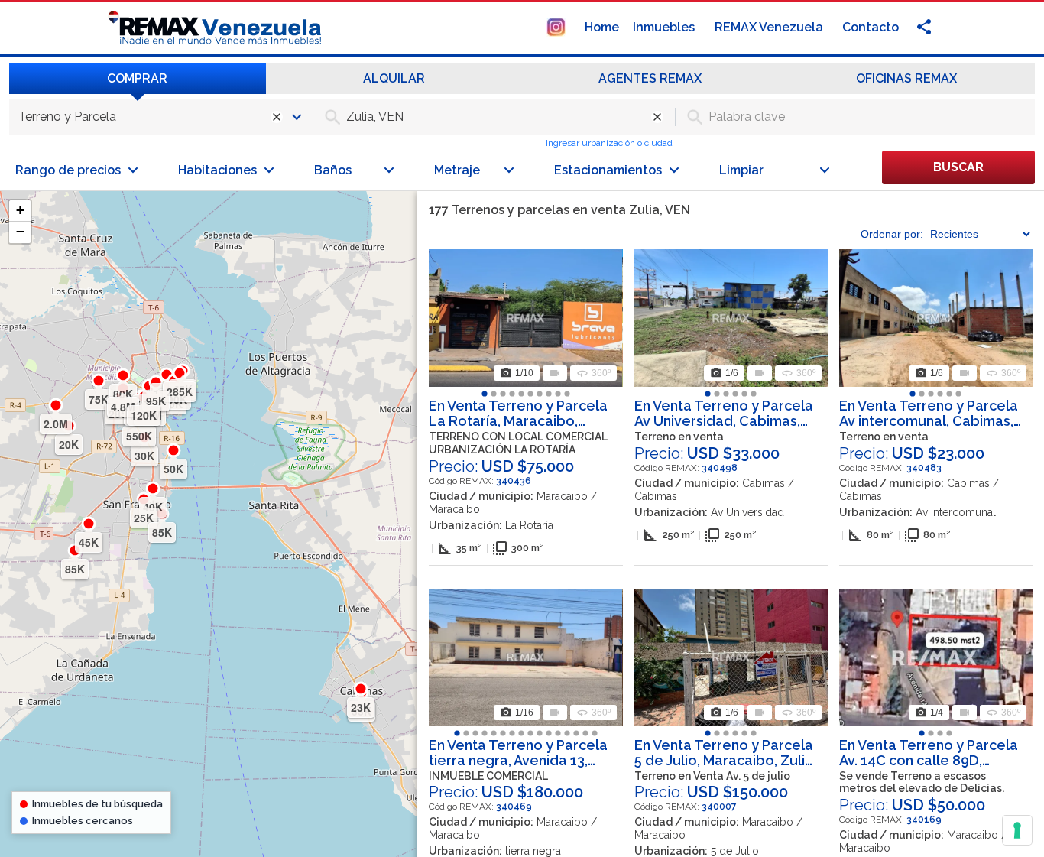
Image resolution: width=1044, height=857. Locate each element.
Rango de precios (68, 170)
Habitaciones (217, 170)
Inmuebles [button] (665, 27)
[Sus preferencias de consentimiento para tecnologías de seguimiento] (1017, 830)
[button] (20, 211)
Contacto (870, 27)
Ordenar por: (892, 234)
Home (602, 27)
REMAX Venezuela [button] (770, 27)
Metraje (457, 170)
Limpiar (741, 170)
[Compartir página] (556, 26)
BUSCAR (958, 167)
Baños (333, 170)
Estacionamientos (608, 170)
